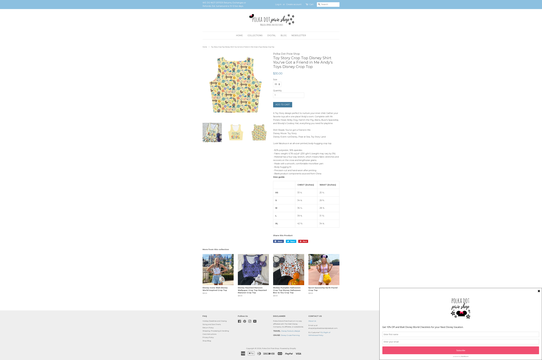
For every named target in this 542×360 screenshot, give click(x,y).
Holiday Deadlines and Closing (215, 321)
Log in (278, 4)
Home (239, 35)
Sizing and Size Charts (212, 324)
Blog (284, 35)
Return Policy (208, 328)
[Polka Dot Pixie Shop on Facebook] (239, 322)
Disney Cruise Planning (290, 335)
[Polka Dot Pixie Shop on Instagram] (249, 322)
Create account (293, 4)
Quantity (277, 90)
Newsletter (298, 35)
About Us (312, 321)
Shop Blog (207, 341)
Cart (311, 4)
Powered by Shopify (288, 348)
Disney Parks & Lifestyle (290, 331)
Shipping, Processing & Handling (216, 331)
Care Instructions (209, 334)
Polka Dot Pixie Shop (270, 348)
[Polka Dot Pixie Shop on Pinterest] (244, 322)
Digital (271, 35)
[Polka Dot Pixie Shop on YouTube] (254, 322)
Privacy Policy (208, 337)
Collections (255, 35)
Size (275, 79)
